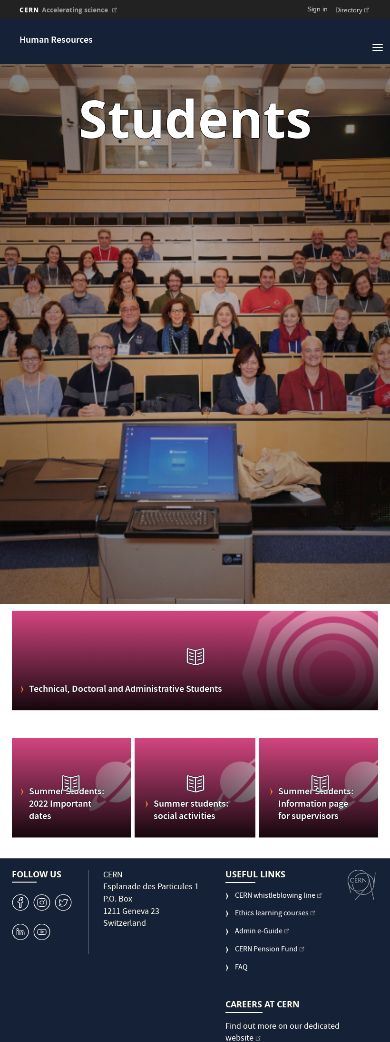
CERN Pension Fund (266, 950)
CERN (64, 9)
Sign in (317, 9)
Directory (348, 10)
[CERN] (363, 885)
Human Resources (56, 40)
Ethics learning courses (272, 914)
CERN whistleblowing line (275, 896)
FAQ (241, 968)
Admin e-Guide (259, 932)
